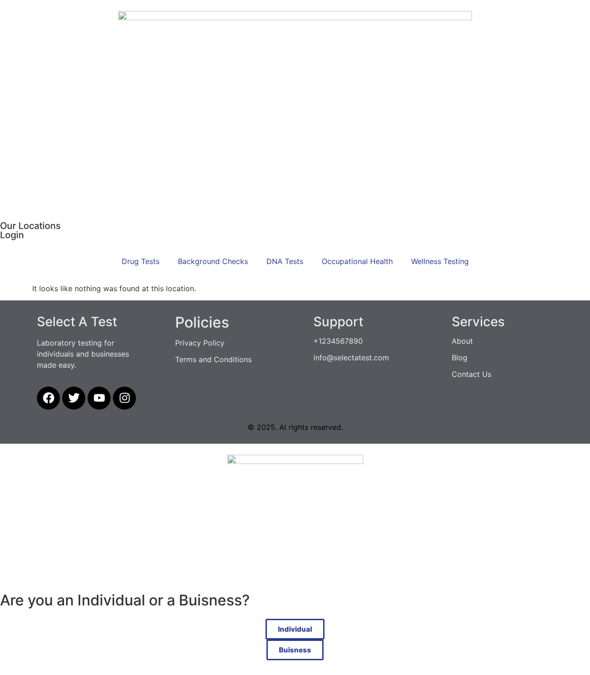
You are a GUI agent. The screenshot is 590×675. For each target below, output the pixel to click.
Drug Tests (140, 261)
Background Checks (213, 261)
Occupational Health (357, 261)
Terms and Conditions (213, 359)
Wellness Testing (440, 261)
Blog (459, 357)
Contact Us (471, 374)
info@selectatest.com (351, 357)
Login (12, 235)
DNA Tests (284, 261)
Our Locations (30, 225)
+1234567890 (338, 341)
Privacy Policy (199, 342)
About (462, 341)
